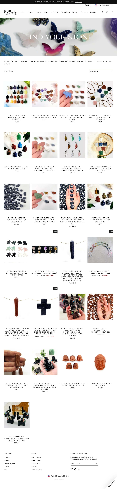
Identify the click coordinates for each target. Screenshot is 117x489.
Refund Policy (36, 460)
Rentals (93, 12)
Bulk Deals (66, 12)
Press (5, 470)
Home (49, 32)
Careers (6, 467)
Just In (38, 12)
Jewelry (31, 12)
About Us (7, 457)
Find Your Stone (57, 32)
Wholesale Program (80, 12)
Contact (6, 460)
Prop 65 (34, 467)
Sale (45, 12)
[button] (110, 482)
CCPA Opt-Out (36, 463)
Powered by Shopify (58, 479)
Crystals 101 (54, 12)
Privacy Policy (36, 457)
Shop (23, 12)
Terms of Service (37, 470)
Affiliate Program (9, 463)
